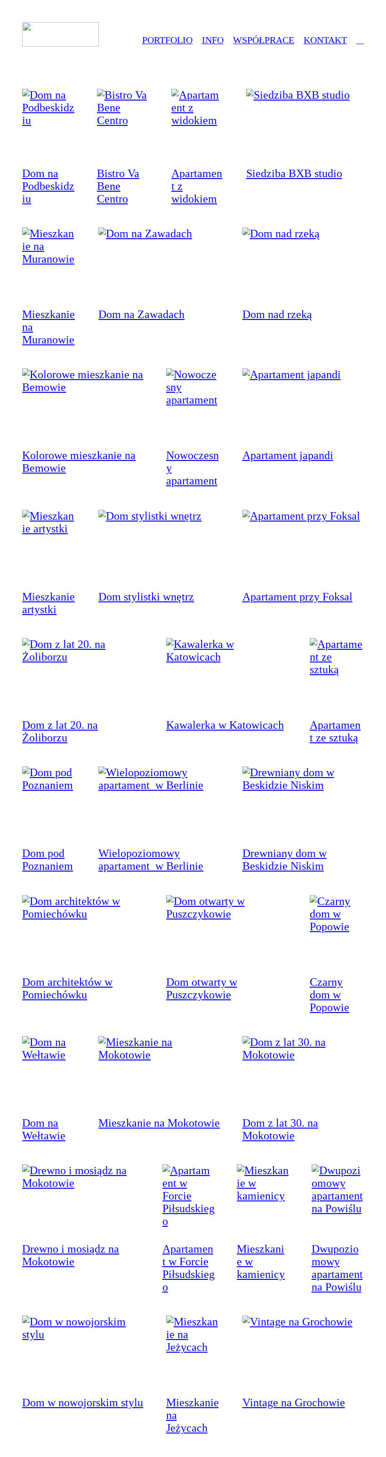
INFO (213, 40)
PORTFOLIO (167, 40)
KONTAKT (325, 40)
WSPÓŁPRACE (263, 40)
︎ (360, 40)
